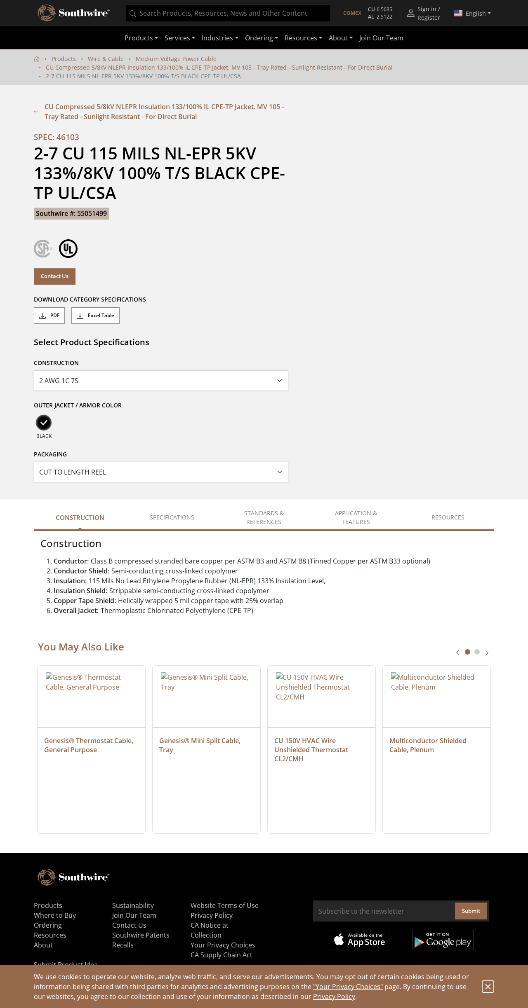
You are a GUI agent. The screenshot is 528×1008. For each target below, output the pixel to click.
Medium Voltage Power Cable (176, 59)
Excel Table (100, 315)
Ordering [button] (259, 37)
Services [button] (177, 37)
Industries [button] (217, 37)
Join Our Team (381, 37)
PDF (54, 315)
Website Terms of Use (225, 905)
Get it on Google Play (443, 940)
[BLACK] (44, 423)
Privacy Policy (334, 996)
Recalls (123, 945)
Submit (471, 910)
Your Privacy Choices (223, 945)
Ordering (48, 925)
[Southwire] (74, 13)
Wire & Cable (106, 59)
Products (64, 59)
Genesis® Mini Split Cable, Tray (200, 745)
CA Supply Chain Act (221, 954)
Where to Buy (55, 915)
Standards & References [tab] (264, 517)
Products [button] (139, 37)
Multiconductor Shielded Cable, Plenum (428, 745)
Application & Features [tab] (356, 517)
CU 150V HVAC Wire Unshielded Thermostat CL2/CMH (312, 749)
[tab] (467, 652)
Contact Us (54, 276)
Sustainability (133, 905)
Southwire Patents (141, 935)
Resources (50, 935)
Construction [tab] (80, 517)
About (43, 945)
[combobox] (228, 13)
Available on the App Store (359, 940)
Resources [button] (301, 37)
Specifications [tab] (172, 517)
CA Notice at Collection (210, 930)
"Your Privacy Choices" (348, 986)
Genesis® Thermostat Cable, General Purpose (89, 745)
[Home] (37, 58)
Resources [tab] (447, 517)
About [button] (338, 37)
